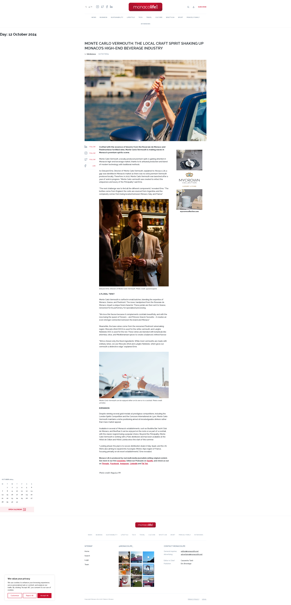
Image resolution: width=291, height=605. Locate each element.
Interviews (145, 24)
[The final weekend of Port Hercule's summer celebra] (148, 581)
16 (12, 495)
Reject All (29, 595)
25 (22, 498)
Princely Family (193, 17)
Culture (158, 17)
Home (87, 551)
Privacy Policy (193, 599)
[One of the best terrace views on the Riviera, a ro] (124, 569)
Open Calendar (15, 509)
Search (87, 556)
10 (17, 491)
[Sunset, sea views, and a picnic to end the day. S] (124, 557)
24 (17, 498)
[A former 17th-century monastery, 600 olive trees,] (136, 581)
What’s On (170, 17)
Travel (149, 17)
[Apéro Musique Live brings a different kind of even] (136, 557)
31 (17, 502)
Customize (15, 595)
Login (87, 560)
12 (27, 491)
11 (22, 491)
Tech (140, 17)
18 (22, 495)
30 (12, 502)
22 (7, 498)
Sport (180, 17)
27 (31, 498)
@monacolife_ (126, 546)
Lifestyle (131, 17)
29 (7, 502)
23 (12, 498)
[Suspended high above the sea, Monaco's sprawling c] (136, 569)
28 (2, 502)
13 (31, 491)
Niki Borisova (91, 54)
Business (103, 17)
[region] (30, 587)
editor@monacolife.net (190, 551)
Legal (204, 599)
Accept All (44, 595)
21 (2, 498)
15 (7, 495)
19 (27, 495)
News (94, 17)
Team (87, 564)
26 (27, 498)
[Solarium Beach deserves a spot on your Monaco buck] (148, 557)
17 (17, 495)
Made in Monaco (108, 599)
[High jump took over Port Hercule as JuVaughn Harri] (148, 569)
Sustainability (117, 17)
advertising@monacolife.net (191, 554)
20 (31, 495)
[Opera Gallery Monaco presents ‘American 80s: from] (124, 581)
